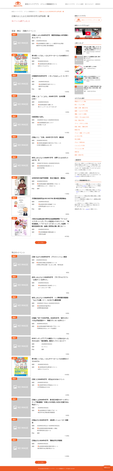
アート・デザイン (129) (81, 123)
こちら (77, 176)
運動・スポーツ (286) (80, 114)
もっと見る (40, 242)
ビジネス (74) (78, 136)
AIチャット (107, 467)
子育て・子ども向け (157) (82, 117)
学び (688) (77, 139)
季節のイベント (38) (80, 101)
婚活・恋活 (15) (79, 155)
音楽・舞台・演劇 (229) (81, 126)
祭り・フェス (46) (80, 104)
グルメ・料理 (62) (80, 142)
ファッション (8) (79, 148)
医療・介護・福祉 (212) (81, 108)
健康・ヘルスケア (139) (81, 111)
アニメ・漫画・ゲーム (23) (82, 133)
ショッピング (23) (80, 145)
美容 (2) (77, 152)
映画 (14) (77, 130)
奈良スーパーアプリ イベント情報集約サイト (24, 11)
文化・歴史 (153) (79, 120)
